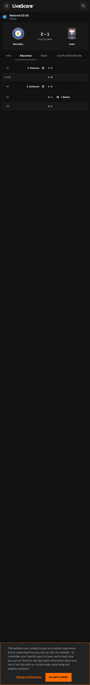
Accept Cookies (58, 677)
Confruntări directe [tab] (69, 55)
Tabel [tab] (43, 55)
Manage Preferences (28, 677)
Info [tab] (8, 55)
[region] (45, 663)
